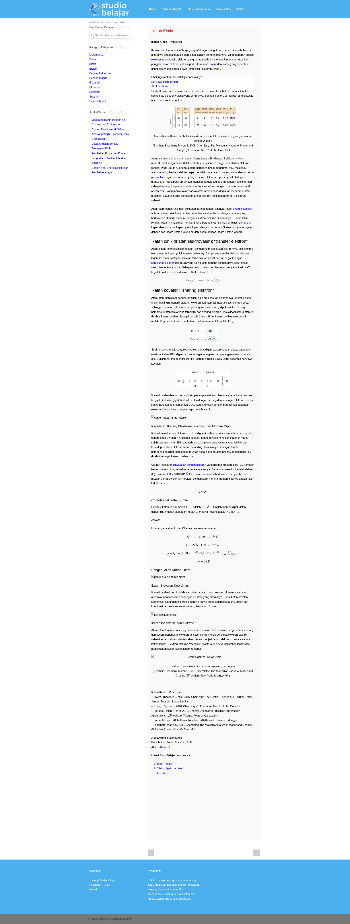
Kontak (93, 889)
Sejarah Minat (97, 101)
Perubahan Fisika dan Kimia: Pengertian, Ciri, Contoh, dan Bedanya (109, 158)
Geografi (94, 82)
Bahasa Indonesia (100, 73)
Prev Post (151, 852)
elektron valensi (160, 59)
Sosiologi (94, 91)
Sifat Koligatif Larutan (169, 768)
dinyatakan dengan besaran (189, 464)
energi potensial (242, 208)
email (176, 889)
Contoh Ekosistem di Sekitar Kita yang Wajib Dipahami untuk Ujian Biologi (110, 134)
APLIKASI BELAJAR (172, 8)
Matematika (96, 54)
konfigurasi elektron (162, 262)
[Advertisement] (202, 804)
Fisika (92, 59)
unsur (213, 64)
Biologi (93, 68)
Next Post (256, 852)
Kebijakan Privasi (99, 884)
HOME (152, 8)
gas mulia (157, 177)
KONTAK (240, 8)
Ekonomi (94, 87)
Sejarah (93, 96)
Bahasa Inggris (98, 77)
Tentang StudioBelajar (102, 880)
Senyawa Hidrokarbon (164, 81)
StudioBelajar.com (97, 22)
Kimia (109, 22)
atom (168, 50)
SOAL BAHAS (223, 8)
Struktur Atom (159, 86)
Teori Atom (163, 773)
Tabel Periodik (165, 763)
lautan (216, 639)
